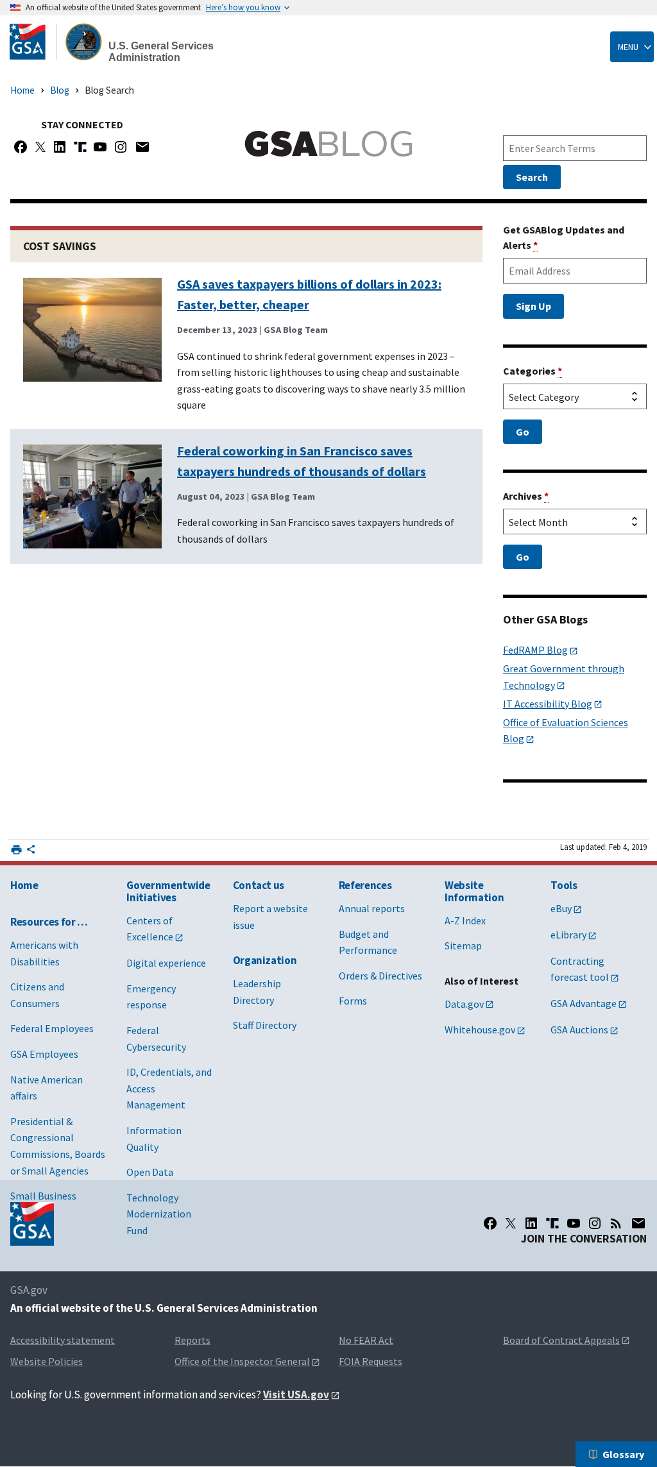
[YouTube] (100, 146)
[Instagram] (120, 146)
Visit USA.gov (296, 1394)
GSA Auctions (579, 1029)
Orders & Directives (380, 975)
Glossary (623, 1454)
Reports (192, 1340)
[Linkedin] (59, 146)
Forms (353, 1000)
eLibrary (568, 934)
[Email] (142, 146)
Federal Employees (52, 1028)
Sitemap (463, 945)
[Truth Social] (80, 146)
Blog (59, 90)
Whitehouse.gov (480, 1029)
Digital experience (166, 962)
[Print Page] (16, 850)
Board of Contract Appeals (561, 1340)
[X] (40, 146)
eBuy (561, 908)
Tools (563, 885)
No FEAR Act (366, 1340)
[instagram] (594, 1223)
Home (22, 90)
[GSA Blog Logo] (328, 143)
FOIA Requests (370, 1361)
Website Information (474, 891)
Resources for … (49, 922)
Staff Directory (264, 1025)
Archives (526, 495)
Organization (265, 960)
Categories (532, 370)
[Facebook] (20, 146)
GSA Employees (44, 1053)
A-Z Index (465, 920)
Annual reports (372, 908)
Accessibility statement (62, 1340)
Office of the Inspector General (242, 1361)
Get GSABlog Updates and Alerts (563, 237)
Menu (628, 47)
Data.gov (464, 1003)
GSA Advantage (583, 1003)
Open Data (149, 1172)
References (365, 885)
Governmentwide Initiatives (168, 891)
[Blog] (616, 1223)
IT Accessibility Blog (547, 703)
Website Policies (46, 1361)
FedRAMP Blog (535, 649)
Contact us (259, 885)
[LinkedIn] (531, 1223)
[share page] (30, 851)
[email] (639, 1223)
